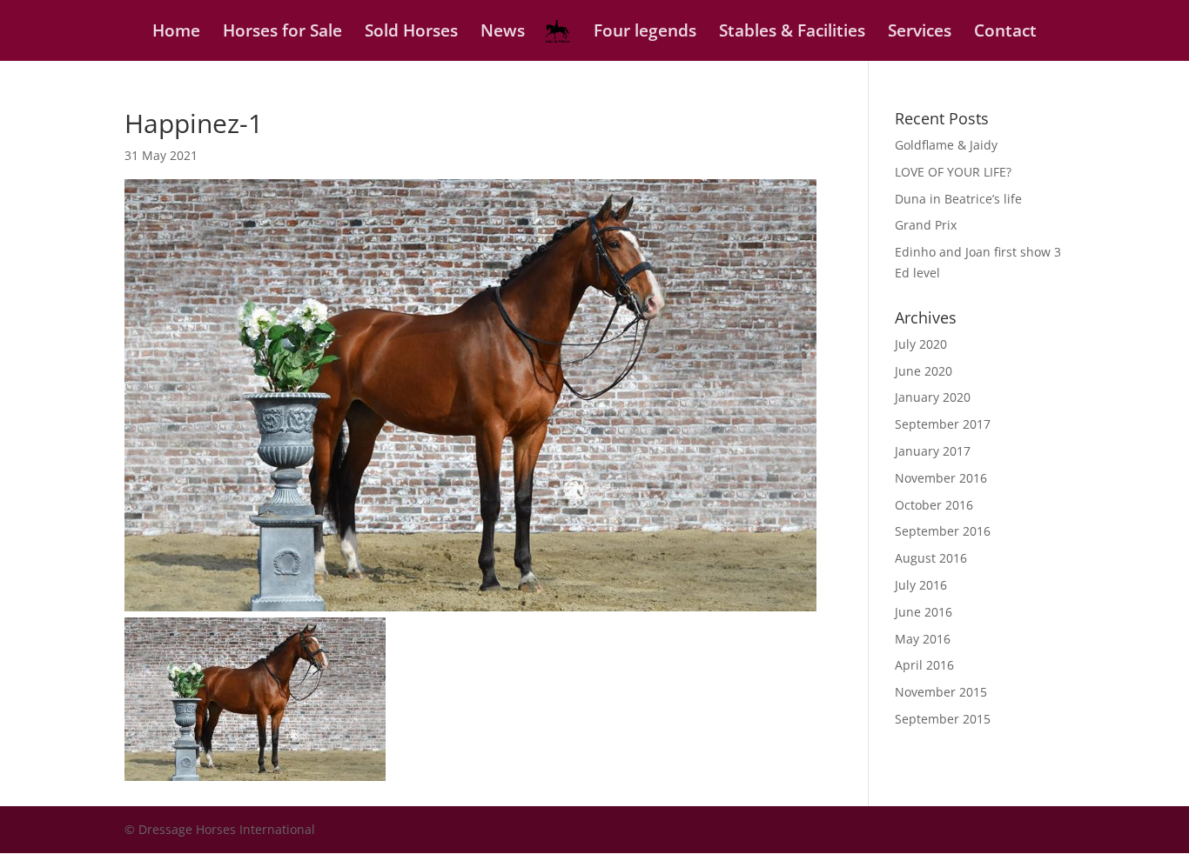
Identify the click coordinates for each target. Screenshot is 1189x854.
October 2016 (934, 505)
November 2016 (941, 478)
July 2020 (921, 344)
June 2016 (923, 612)
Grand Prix (926, 225)
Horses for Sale (282, 33)
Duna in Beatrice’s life (958, 198)
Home (176, 33)
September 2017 (943, 424)
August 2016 (931, 558)
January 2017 (933, 451)
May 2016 (923, 638)
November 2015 (941, 692)
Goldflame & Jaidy (946, 145)
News (502, 33)
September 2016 (943, 531)
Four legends (645, 33)
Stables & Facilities (792, 33)
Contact (1005, 33)
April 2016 (924, 665)
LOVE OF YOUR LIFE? (953, 171)
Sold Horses (411, 33)
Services (919, 33)
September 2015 (943, 719)
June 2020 (923, 371)
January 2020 (933, 397)
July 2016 (921, 585)
